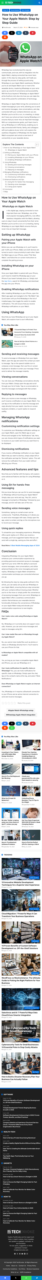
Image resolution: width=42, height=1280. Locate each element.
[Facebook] (5, 33)
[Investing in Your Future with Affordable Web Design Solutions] (11, 745)
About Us (14, 1265)
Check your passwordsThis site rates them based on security (30, 778)
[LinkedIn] (19, 33)
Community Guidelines (10, 1269)
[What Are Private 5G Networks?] (11, 791)
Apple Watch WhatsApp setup (21, 710)
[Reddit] (5, 37)
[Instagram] (27, 1254)
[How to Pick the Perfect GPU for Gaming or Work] (31, 835)
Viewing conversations (16, 167)
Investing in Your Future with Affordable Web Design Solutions (10, 754)
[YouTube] (22, 1254)
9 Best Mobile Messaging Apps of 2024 (25, 545)
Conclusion (8, 189)
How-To (5, 10)
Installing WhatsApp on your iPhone (21, 157)
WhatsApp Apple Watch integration (21, 715)
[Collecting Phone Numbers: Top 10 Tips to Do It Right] (31, 791)
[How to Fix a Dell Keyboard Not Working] (11, 769)
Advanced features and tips (14, 179)
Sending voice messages (17, 184)
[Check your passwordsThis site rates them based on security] (31, 769)
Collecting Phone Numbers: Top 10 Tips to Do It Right (30, 800)
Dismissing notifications (16, 177)
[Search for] (39, 3)
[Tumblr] (26, 33)
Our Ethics (22, 1269)
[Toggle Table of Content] (36, 144)
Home (8, 1265)
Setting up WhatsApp (12, 153)
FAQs (6, 192)
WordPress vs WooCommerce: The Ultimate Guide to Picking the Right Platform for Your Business (21, 980)
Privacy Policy (31, 1265)
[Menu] (3, 3)
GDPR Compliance (25, 1272)
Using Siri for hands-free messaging (21, 182)
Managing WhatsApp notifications (16, 172)
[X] (12, 33)
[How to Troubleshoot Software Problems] (11, 835)
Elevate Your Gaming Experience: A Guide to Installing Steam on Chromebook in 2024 (30, 755)
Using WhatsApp (10, 162)
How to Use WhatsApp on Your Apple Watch (20, 148)
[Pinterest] (33, 33)
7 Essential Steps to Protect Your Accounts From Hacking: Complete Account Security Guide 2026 (26, 332)
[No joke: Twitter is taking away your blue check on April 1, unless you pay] (11, 813)
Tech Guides (25, 10)
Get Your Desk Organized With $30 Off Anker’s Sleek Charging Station (31, 822)
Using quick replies (15, 187)
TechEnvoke (7, 27)
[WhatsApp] (12, 728)
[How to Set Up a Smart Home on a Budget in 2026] (7, 344)
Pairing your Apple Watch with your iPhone (23, 155)
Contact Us (22, 1265)
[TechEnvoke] (13, 2)
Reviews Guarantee (33, 1269)
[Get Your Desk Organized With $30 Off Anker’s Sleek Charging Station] (31, 813)
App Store (8, 281)
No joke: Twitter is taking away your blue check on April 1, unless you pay (10, 822)
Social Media (15, 10)
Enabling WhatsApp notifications (19, 160)
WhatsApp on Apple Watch (17, 150)
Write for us (14, 1272)
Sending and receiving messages (20, 165)
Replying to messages (16, 170)
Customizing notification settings (19, 174)
